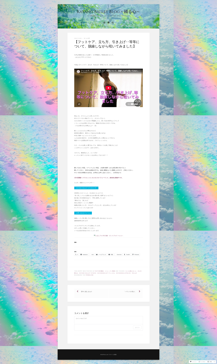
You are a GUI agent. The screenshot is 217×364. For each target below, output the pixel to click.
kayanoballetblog (123, 273)
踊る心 (76, 273)
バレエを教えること (130, 271)
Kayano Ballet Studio (87, 273)
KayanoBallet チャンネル (106, 273)
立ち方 (140, 271)
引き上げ (134, 273)
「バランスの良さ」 (130, 291)
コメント (137, 327)
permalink (89, 275)
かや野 (88, 38)
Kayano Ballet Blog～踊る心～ (108, 11)
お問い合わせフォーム (83, 213)
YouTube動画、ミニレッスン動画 (105, 271)
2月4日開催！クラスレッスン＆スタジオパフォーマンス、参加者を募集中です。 (98, 177)
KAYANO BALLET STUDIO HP (86, 188)
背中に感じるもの (86, 291)
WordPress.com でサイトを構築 (108, 354)
